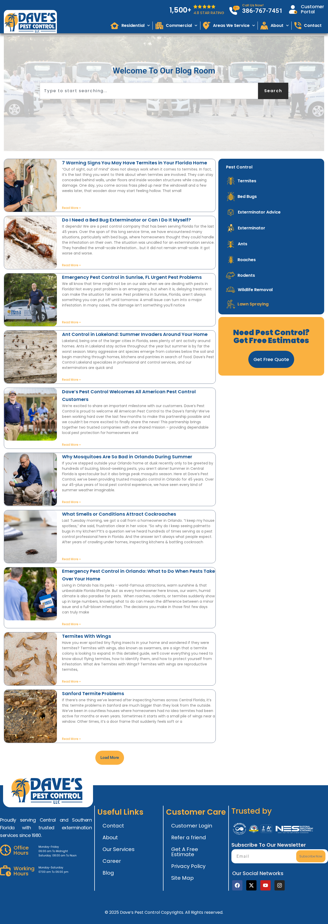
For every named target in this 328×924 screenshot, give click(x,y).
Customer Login (191, 825)
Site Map (182, 877)
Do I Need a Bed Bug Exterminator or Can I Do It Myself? (126, 220)
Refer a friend (188, 837)
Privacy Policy (188, 866)
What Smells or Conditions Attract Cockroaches (119, 514)
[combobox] (149, 91)
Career (111, 861)
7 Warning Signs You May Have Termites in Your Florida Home (134, 163)
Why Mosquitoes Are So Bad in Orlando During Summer (127, 456)
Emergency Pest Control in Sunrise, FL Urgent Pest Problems (132, 277)
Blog (108, 872)
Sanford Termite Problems (93, 693)
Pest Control (239, 167)
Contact (113, 825)
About (110, 837)
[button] (109, 758)
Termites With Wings (86, 636)
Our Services (118, 849)
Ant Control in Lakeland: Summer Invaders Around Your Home (135, 334)
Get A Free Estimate (184, 852)
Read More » (71, 208)
